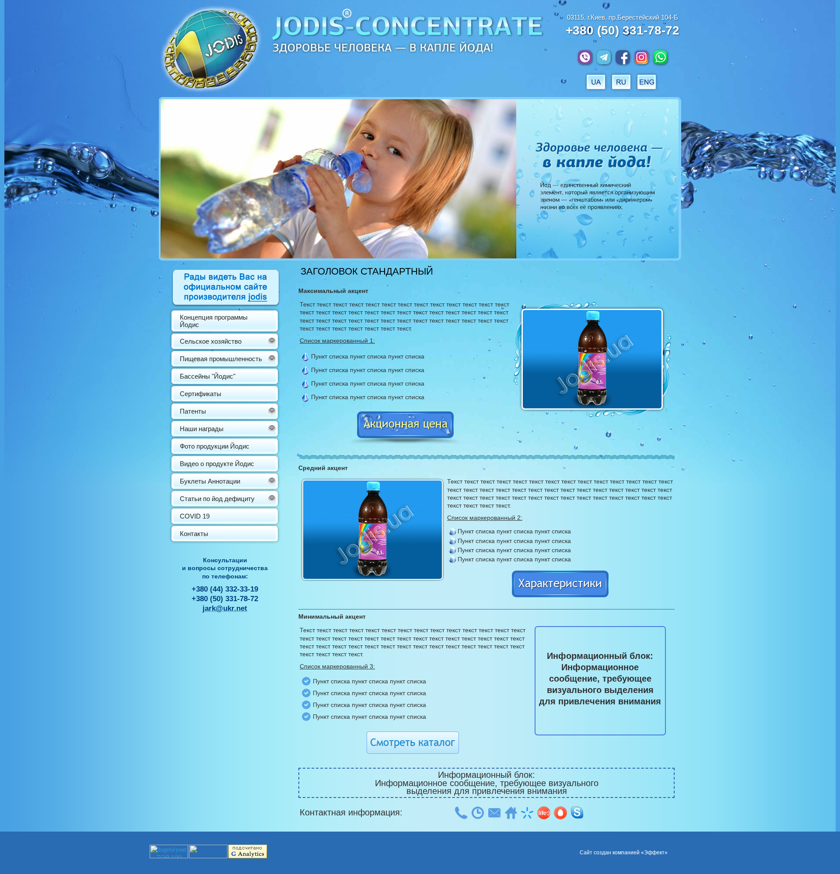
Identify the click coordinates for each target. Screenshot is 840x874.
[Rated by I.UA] (208, 856)
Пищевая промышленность (221, 358)
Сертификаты (200, 393)
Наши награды (202, 428)
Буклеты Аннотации (210, 481)
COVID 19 (195, 516)
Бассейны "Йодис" (207, 376)
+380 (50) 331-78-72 (622, 30)
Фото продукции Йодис (214, 446)
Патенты (193, 411)
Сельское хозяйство (211, 341)
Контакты (194, 533)
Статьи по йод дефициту (217, 498)
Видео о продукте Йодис (217, 463)
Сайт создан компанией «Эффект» (624, 853)
